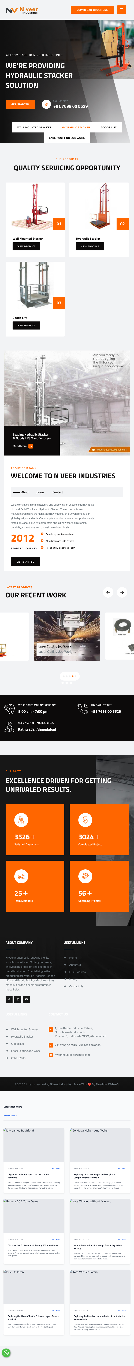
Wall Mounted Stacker (24, 1029)
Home (73, 957)
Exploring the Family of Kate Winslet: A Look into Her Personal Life (100, 1318)
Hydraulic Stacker (22, 1036)
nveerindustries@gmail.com (72, 1054)
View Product (26, 246)
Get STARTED (26, 561)
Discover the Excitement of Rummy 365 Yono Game (33, 1245)
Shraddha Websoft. (108, 1084)
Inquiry (73, 979)
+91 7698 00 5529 (70, 106)
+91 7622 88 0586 (89, 1045)
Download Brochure (92, 10)
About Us (75, 964)
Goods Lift (17, 1043)
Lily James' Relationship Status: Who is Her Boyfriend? (29, 1176)
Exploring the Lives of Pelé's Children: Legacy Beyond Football (33, 1318)
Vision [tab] (40, 492)
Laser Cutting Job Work (25, 1050)
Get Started (20, 104)
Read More (20, 446)
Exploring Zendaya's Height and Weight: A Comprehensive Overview (94, 1176)
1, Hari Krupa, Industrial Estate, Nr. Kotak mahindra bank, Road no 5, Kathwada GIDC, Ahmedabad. (80, 1032)
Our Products (77, 972)
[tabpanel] (67, 534)
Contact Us (76, 986)
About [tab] (25, 492)
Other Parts (18, 1058)
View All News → (10, 1116)
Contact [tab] (58, 492)
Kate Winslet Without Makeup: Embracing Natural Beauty (98, 1247)
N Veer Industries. (61, 1084)
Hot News (56, 1168)
